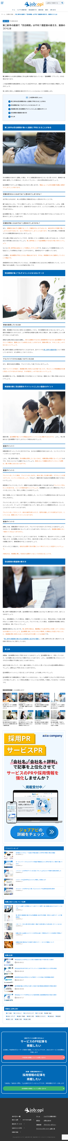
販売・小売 (10, 1019)
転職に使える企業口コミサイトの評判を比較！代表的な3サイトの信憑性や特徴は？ (39, 933)
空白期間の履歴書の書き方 (18, 113)
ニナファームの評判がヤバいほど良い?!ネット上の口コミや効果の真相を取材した (38, 871)
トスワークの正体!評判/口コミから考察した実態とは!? (31, 880)
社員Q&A (51, 1016)
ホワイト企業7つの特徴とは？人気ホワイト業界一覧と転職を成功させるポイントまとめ (39, 907)
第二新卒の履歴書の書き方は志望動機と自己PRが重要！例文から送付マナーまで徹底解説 (39, 916)
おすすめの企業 (27, 1120)
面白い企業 (15, 1120)
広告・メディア (11, 1016)
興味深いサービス (17, 1124)
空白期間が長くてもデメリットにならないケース (24, 105)
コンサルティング (29, 1013)
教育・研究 (31, 1016)
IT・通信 (9, 1013)
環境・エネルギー (41, 1016)
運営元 (46, 9)
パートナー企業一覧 (49, 1129)
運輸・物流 (19, 1019)
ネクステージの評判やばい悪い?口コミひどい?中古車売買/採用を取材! (35, 889)
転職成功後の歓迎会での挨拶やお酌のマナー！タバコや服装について (35, 942)
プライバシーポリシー (50, 1124)
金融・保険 (28, 1019)
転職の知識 (40, 9)
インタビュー (18, 1013)
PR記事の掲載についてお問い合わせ (34, 1057)
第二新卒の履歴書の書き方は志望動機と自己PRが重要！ (22, 639)
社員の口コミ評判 (17, 1128)
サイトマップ (40, 1129)
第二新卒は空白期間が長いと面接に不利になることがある (27, 101)
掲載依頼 (38, 1124)
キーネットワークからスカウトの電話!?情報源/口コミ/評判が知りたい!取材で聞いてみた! (39, 863)
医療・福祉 (48, 1013)
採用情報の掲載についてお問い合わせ (34, 1088)
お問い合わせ (53, 9)
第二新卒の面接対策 (50, 350)
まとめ (12, 116)
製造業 (58, 1016)
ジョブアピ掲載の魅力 (22, 9)
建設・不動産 (21, 1016)
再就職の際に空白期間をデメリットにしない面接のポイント (28, 109)
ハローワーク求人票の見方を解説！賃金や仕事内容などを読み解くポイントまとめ (39, 924)
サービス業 (39, 1013)
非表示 (40, 97)
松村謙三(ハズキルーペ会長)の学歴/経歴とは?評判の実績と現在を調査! (35, 853)
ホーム (13, 9)
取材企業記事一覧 (32, 9)
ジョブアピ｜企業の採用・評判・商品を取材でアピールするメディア (33, 1137)
